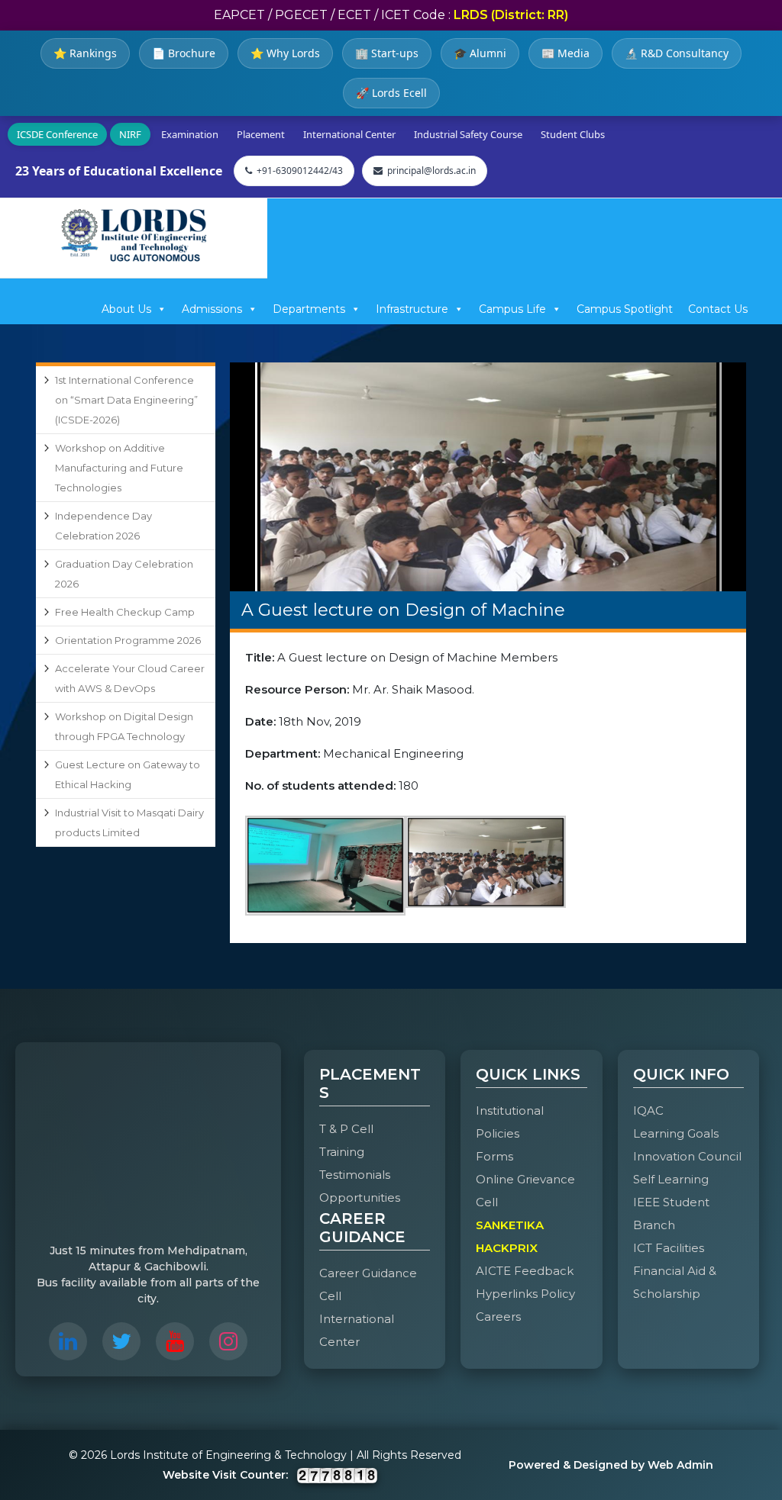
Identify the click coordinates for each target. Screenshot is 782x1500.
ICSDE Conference (57, 134)
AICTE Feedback (525, 1270)
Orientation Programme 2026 (128, 640)
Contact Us (718, 309)
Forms (494, 1156)
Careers (498, 1316)
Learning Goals (676, 1133)
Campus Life (512, 309)
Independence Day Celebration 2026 (103, 526)
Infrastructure (412, 309)
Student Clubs (573, 134)
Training (341, 1151)
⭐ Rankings (85, 53)
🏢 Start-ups (386, 53)
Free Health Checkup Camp (125, 612)
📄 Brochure (183, 53)
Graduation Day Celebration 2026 (124, 574)
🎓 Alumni (480, 53)
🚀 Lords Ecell (391, 92)
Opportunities (359, 1197)
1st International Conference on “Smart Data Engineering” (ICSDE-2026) (126, 400)
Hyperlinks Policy (525, 1293)
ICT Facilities (668, 1248)
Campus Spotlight (625, 309)
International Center (349, 134)
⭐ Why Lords (285, 53)
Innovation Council (687, 1156)
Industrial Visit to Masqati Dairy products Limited (129, 822)
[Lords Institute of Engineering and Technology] (133, 235)
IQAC (648, 1110)
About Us (126, 309)
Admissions (212, 309)
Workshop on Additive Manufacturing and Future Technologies (119, 468)
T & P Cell (346, 1129)
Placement (261, 134)
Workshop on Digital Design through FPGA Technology (124, 726)
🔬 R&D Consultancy (677, 53)
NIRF (130, 134)
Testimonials (354, 1174)
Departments (309, 309)
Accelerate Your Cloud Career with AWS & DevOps (130, 678)
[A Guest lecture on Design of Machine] (488, 476)
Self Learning (671, 1179)
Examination (189, 134)
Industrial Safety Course (468, 134)
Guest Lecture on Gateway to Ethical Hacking (127, 774)
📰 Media (565, 53)
